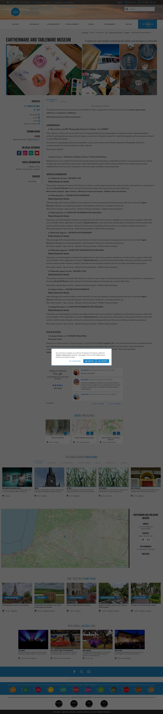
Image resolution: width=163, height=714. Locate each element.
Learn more (76, 361)
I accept (104, 361)
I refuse (91, 361)
